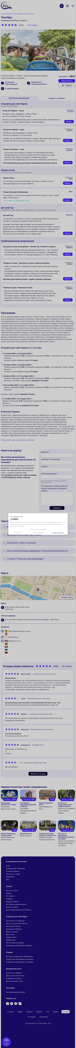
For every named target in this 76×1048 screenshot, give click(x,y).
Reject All (18, 533)
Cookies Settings (38, 533)
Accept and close (57, 533)
